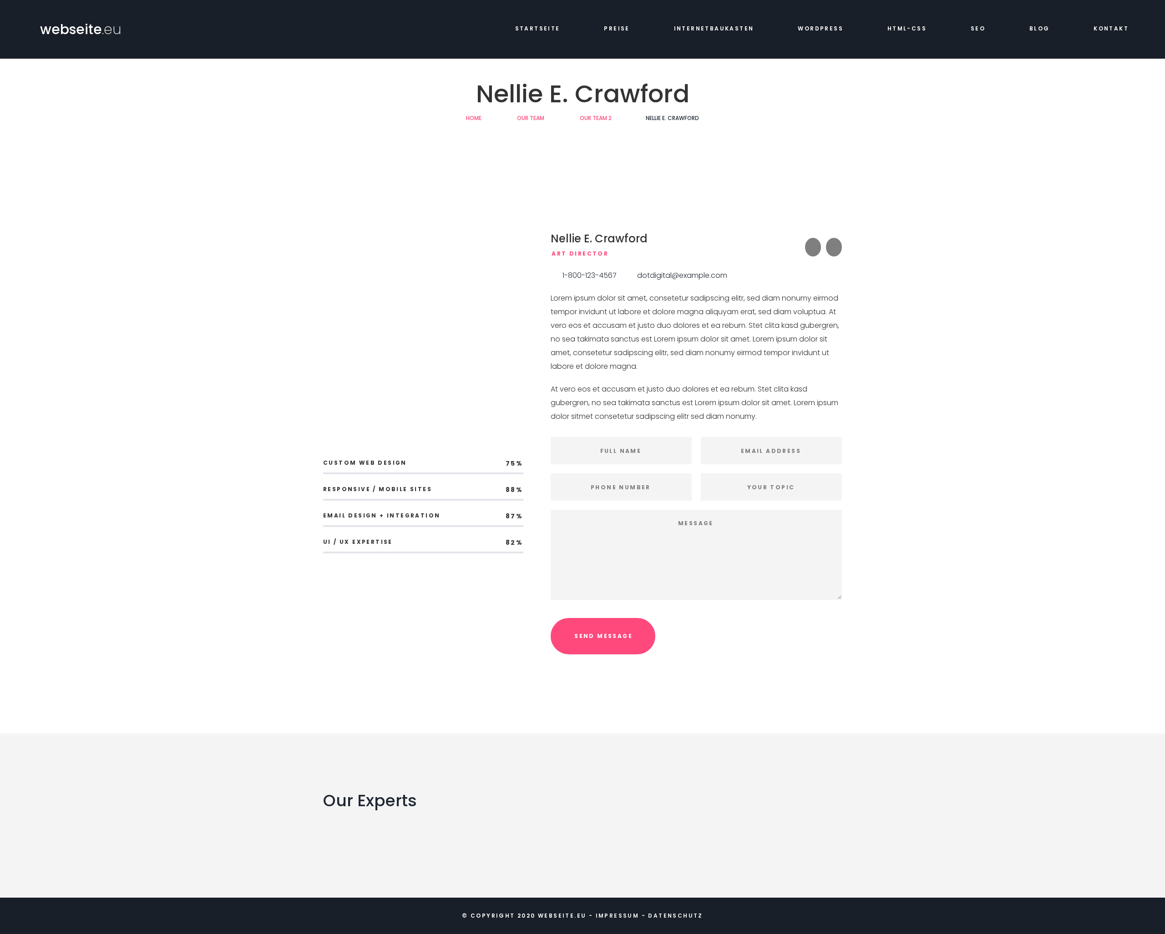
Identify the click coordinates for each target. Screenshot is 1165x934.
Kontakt (1111, 28)
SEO (978, 28)
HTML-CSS (907, 28)
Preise (616, 28)
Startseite (537, 28)
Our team (530, 118)
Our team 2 (596, 118)
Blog (1039, 28)
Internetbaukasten (714, 28)
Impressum (617, 915)
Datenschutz (675, 915)
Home (473, 118)
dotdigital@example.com (682, 275)
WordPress (820, 28)
